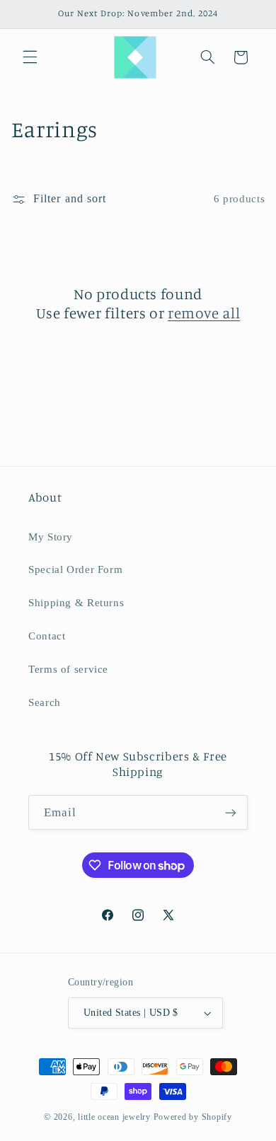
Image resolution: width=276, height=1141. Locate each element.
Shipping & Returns (76, 602)
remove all (204, 312)
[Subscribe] (230, 812)
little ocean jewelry (114, 1117)
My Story (50, 537)
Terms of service (68, 669)
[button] (29, 57)
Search (44, 702)
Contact (46, 636)
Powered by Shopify (193, 1117)
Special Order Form (75, 569)
